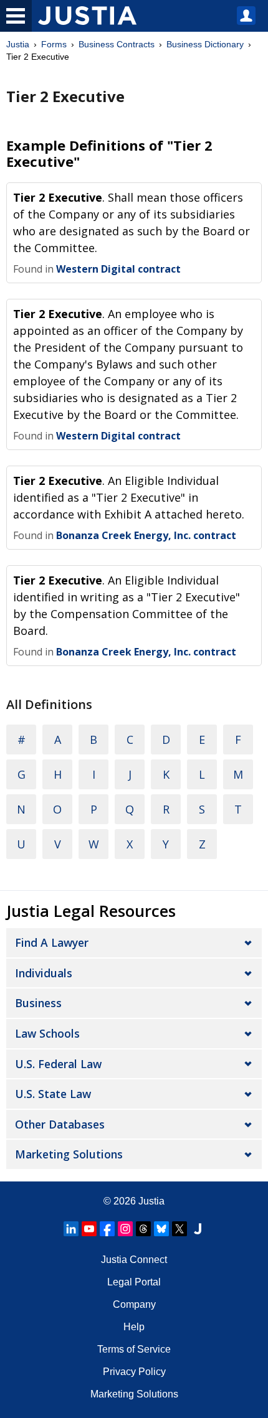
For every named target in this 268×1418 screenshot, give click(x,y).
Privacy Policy (134, 1371)
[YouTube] (89, 1228)
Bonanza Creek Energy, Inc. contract (146, 535)
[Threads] (143, 1228)
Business (38, 1002)
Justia (17, 44)
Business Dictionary (205, 44)
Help (134, 1327)
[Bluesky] (161, 1228)
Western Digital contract (118, 269)
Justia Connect (134, 1259)
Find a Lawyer (52, 942)
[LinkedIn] (71, 1228)
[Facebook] (107, 1228)
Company (134, 1304)
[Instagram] (125, 1228)
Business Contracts (117, 44)
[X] (179, 1228)
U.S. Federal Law (58, 1063)
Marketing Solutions (69, 1154)
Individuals (43, 972)
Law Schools (47, 1033)
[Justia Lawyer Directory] (197, 1228)
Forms (54, 44)
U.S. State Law (53, 1093)
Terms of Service (134, 1349)
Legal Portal (134, 1282)
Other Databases (60, 1124)
